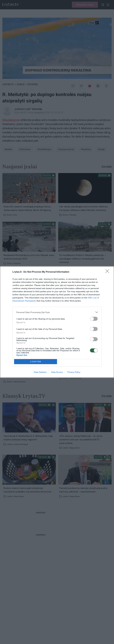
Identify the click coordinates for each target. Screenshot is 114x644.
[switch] (94, 319)
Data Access (57, 372)
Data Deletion (40, 372)
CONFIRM (35, 362)
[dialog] (57, 322)
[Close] (108, 272)
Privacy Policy (73, 372)
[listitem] (57, 312)
